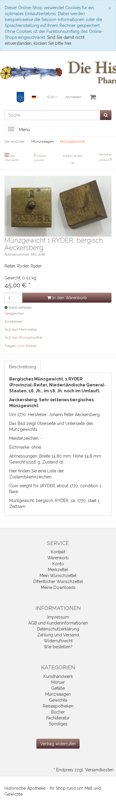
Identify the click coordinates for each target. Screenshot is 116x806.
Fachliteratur (58, 718)
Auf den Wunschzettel (23, 337)
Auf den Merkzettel (21, 329)
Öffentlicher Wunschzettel (58, 581)
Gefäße (58, 688)
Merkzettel (58, 569)
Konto (58, 563)
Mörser (58, 682)
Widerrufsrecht (58, 640)
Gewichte (58, 700)
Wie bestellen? (58, 646)
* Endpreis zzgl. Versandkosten (84, 769)
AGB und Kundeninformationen (58, 623)
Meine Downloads (58, 587)
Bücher (58, 712)
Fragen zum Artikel (20, 346)
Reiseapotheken (58, 706)
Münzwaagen (58, 694)
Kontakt (58, 551)
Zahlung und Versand (58, 635)
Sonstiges (58, 723)
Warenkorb (58, 557)
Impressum (58, 617)
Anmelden (73, 97)
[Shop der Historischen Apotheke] (58, 73)
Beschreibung (22, 366)
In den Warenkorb (69, 297)
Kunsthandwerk (58, 676)
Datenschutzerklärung (58, 629)
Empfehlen (14, 321)
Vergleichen (14, 313)
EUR (51, 97)
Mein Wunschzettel (58, 575)
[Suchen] (106, 115)
